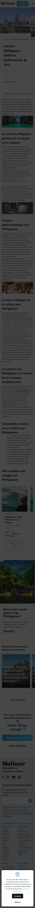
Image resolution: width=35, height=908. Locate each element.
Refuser (17, 902)
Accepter (17, 896)
